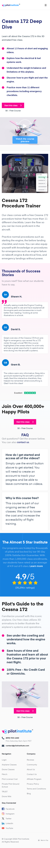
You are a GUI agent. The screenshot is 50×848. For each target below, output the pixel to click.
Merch (4, 774)
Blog (29, 793)
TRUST (5, 791)
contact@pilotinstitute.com (17, 745)
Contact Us (32, 774)
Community (32, 764)
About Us (31, 769)
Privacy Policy (33, 784)
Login (4, 759)
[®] (10, 5)
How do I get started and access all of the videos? (23, 456)
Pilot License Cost (10, 779)
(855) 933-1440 (12, 738)
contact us (23, 442)
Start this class (11, 105)
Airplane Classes (9, 764)
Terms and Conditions (36, 788)
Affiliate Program (34, 779)
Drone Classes (8, 769)
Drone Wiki (6, 796)
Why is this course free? (22, 498)
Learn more (36, 566)
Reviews (30, 759)
